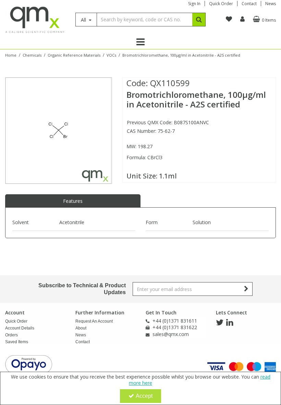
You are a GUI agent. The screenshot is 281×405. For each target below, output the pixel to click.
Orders (11, 335)
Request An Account (94, 321)
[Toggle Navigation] (140, 41)
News (270, 3)
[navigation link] (229, 19)
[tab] (72, 201)
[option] (58, 131)
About (80, 328)
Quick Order (221, 3)
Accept (144, 396)
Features (73, 201)
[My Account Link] (242, 19)
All (84, 19)
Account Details (19, 328)
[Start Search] (199, 19)
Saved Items (16, 341)
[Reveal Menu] (140, 42)
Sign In (194, 3)
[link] (219, 322)
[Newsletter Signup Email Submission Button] (247, 289)
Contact (249, 3)
